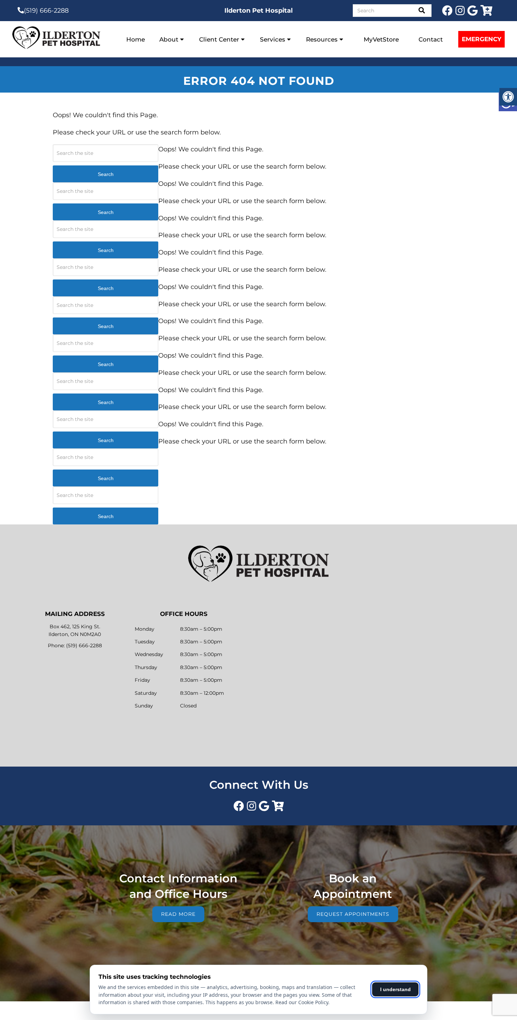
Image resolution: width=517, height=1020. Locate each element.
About (168, 39)
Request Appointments (353, 914)
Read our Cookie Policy (301, 1002)
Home (135, 39)
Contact (431, 39)
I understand (395, 989)
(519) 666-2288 (46, 10)
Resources (322, 39)
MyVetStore (381, 39)
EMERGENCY (481, 39)
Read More (178, 914)
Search (106, 174)
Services (272, 39)
